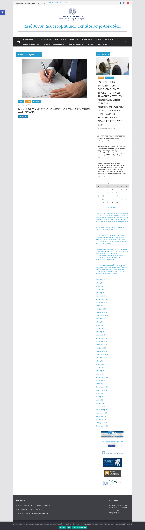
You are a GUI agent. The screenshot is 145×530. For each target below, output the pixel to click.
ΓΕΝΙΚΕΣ (21, 101)
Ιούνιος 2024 (100, 364)
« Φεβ (110, 208)
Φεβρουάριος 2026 (102, 299)
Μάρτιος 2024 (100, 374)
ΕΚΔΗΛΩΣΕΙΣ (109, 39)
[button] (2, 12)
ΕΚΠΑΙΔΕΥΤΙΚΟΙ (59, 39)
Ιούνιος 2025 (100, 325)
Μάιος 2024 (100, 367)
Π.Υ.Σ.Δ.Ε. (28, 101)
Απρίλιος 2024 (100, 371)
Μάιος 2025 (100, 328)
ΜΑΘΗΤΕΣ (72, 39)
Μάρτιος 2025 (100, 335)
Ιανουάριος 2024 (101, 380)
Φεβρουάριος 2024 (102, 377)
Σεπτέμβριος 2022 (102, 426)
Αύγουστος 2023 (101, 390)
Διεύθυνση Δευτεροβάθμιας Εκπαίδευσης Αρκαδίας (72, 26)
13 (98, 196)
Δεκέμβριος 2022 (101, 416)
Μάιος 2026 (100, 289)
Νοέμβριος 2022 (101, 419)
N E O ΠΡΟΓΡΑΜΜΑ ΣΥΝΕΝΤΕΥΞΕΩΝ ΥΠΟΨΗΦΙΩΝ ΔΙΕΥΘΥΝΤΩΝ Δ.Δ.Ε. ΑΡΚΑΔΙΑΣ (54, 110)
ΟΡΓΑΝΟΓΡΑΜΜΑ (28, 39)
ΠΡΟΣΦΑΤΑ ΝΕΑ (36, 101)
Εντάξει (62, 527)
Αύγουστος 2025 (101, 319)
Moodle (91, 44)
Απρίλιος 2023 (100, 403)
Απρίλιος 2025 (100, 332)
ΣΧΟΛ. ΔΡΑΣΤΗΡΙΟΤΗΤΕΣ (31, 44)
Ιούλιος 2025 (100, 322)
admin (34, 105)
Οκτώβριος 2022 (101, 423)
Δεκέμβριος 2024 (101, 345)
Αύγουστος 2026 (101, 280)
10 (117, 193)
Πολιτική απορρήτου (79, 527)
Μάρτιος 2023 (100, 406)
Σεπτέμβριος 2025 (102, 315)
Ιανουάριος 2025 (101, 341)
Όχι (69, 527)
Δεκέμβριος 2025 (101, 306)
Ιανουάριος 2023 (101, 413)
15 (107, 196)
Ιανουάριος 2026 (101, 302)
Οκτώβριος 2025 (101, 312)
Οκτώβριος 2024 (101, 351)
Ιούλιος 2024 (100, 361)
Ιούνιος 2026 (100, 286)
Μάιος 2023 (100, 400)
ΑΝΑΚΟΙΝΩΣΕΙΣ (58, 44)
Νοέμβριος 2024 (101, 348)
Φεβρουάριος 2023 (102, 410)
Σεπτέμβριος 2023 (102, 387)
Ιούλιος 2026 (100, 283)
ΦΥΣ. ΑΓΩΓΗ (46, 44)
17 (117, 196)
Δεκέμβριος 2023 (101, 384)
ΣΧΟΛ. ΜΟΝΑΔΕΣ (45, 39)
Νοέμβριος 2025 (101, 309)
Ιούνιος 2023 (100, 397)
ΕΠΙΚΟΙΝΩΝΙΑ (102, 44)
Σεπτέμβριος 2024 (102, 354)
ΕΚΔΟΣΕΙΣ (98, 39)
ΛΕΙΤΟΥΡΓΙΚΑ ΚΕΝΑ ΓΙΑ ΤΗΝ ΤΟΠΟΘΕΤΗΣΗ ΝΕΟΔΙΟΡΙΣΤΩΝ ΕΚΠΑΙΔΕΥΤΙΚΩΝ (111, 137)
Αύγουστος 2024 (101, 358)
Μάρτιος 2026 (100, 296)
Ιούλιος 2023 (100, 393)
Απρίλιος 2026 (100, 293)
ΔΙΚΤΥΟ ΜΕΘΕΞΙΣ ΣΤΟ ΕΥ (77, 44)
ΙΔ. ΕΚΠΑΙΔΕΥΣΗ (86, 39)
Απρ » (115, 208)
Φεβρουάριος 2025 (102, 338)
